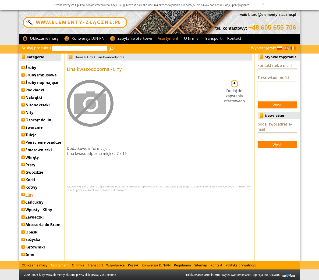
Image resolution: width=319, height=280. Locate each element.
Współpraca (115, 265)
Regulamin (182, 265)
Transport (213, 38)
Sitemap (200, 265)
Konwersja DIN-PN (88, 38)
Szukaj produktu (36, 47)
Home (79, 57)
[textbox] (79, 48)
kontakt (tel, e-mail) (275, 65)
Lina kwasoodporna (110, 57)
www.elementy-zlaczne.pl (62, 275)
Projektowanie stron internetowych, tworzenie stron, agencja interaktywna (233, 275)
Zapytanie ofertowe (134, 38)
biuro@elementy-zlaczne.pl (272, 15)
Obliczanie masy (44, 38)
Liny (90, 57)
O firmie (191, 38)
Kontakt (234, 38)
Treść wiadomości (273, 77)
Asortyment (168, 38)
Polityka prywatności (241, 265)
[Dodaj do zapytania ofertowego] (234, 83)
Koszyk (133, 265)
